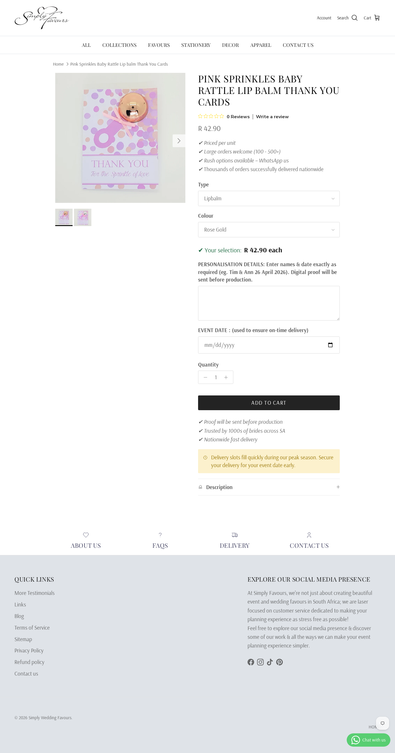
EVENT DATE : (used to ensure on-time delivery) (253, 330)
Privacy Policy (29, 650)
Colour (205, 215)
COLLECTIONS (119, 45)
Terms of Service (32, 627)
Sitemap (23, 639)
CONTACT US (298, 45)
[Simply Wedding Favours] (41, 18)
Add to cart (269, 402)
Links (20, 604)
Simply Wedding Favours (50, 717)
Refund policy (29, 661)
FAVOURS (159, 45)
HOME (375, 727)
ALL (86, 45)
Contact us (26, 673)
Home (58, 64)
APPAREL (260, 45)
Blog (19, 616)
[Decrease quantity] (203, 377)
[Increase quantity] (227, 377)
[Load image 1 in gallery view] (120, 138)
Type (203, 184)
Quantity (208, 364)
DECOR (230, 45)
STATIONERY (196, 45)
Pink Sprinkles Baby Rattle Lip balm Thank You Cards (119, 64)
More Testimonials (34, 592)
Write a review (272, 116)
